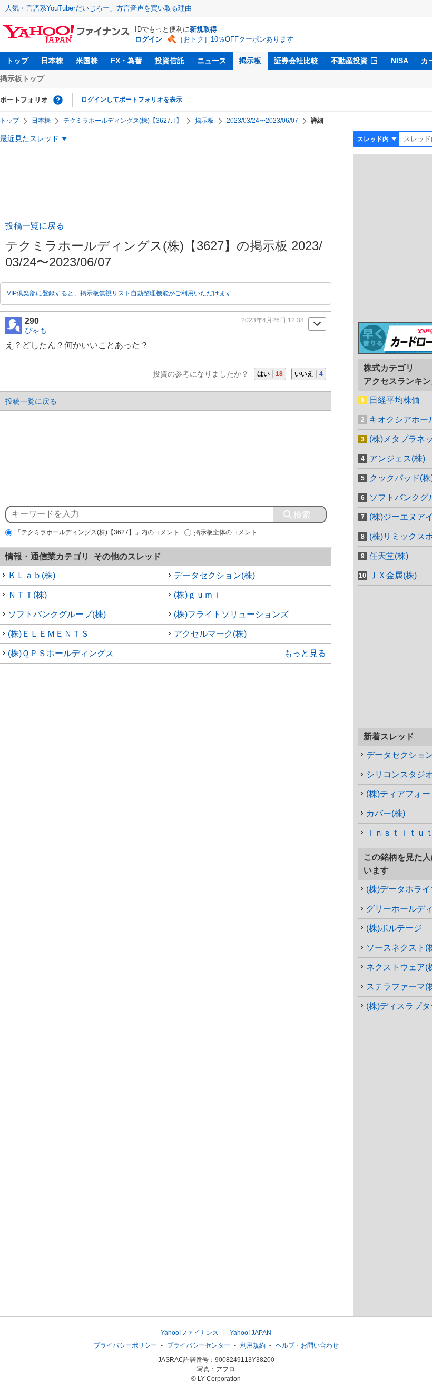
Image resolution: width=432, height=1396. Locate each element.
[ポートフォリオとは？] (58, 100)
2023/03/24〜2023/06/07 (262, 120)
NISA (399, 60)
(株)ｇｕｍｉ (197, 594)
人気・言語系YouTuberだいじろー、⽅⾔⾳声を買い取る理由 (98, 8)
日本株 (52, 60)
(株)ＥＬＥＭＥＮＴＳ (48, 633)
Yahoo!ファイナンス (190, 1332)
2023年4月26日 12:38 (272, 320)
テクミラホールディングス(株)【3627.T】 (122, 120)
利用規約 (253, 1345)
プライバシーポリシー (125, 1345)
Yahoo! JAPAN (250, 1332)
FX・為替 (126, 60)
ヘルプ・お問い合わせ (307, 1345)
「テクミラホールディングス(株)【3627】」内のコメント (97, 532)
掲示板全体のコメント (225, 532)
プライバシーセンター (198, 1345)
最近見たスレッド (29, 138)
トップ (17, 60)
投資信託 (169, 60)
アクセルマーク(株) (210, 633)
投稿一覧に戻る (34, 225)
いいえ (308, 374)
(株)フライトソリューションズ (231, 614)
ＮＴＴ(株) (27, 594)
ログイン (148, 39)
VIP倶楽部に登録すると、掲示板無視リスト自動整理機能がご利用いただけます (119, 293)
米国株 (87, 60)
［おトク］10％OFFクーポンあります (234, 39)
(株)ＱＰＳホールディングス (61, 653)
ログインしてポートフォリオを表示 (131, 99)
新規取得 (203, 29)
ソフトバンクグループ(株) (57, 614)
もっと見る (305, 653)
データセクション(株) (214, 575)
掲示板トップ (22, 78)
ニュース (212, 60)
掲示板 (250, 60)
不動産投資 (349, 60)
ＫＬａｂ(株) (31, 575)
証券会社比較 (296, 60)
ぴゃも (36, 330)
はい (270, 374)
